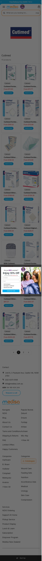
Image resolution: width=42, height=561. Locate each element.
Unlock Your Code (11, 290)
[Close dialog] (40, 268)
